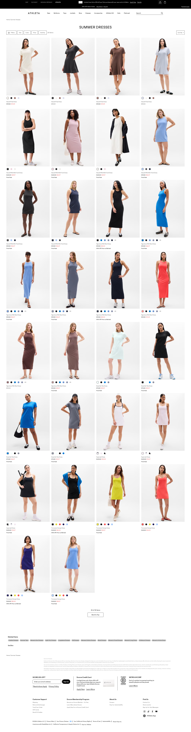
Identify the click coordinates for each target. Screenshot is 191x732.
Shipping (35, 702)
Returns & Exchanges (39, 705)
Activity (42, 32)
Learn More (90, 689)
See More (10, 645)
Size (20, 32)
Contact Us (146, 702)
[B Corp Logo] (123, 680)
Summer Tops (24, 640)
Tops (64, 13)
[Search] (162, 13)
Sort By (180, 32)
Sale (118, 13)
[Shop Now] (95, 7)
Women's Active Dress (158, 640)
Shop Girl (105, 6)
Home (8, 19)
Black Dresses (102, 640)
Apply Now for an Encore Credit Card (78, 707)
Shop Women (99, 6)
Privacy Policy (54, 686)
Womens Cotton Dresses (88, 640)
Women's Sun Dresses (37, 640)
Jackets (72, 13)
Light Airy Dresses (50, 640)
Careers (112, 702)
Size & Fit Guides (37, 712)
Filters (13, 32)
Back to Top (95, 615)
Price (34, 32)
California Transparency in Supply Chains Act (66, 724)
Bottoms (57, 13)
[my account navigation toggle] (160, 2)
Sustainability (107, 721)
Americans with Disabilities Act (42, 724)
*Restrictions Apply (40, 686)
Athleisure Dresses (144, 640)
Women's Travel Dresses (115, 640)
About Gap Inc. (117, 721)
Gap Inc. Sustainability (116, 705)
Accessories (98, 13)
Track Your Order (37, 707)
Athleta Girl (110, 13)
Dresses (88, 13)
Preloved (127, 13)
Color (27, 32)
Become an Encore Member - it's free (77, 702)
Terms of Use (96, 721)
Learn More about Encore (74, 705)
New (48, 13)
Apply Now (133, 2)
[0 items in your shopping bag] (165, 2)
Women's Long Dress (131, 640)
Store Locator (147, 705)
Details (139, 2)
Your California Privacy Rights (82, 721)
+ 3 (115, 240)
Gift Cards (36, 710)
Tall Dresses (75, 640)
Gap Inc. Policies (86, 724)
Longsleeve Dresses (64, 640)
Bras (80, 13)
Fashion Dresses (13, 640)
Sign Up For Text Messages (150, 707)
